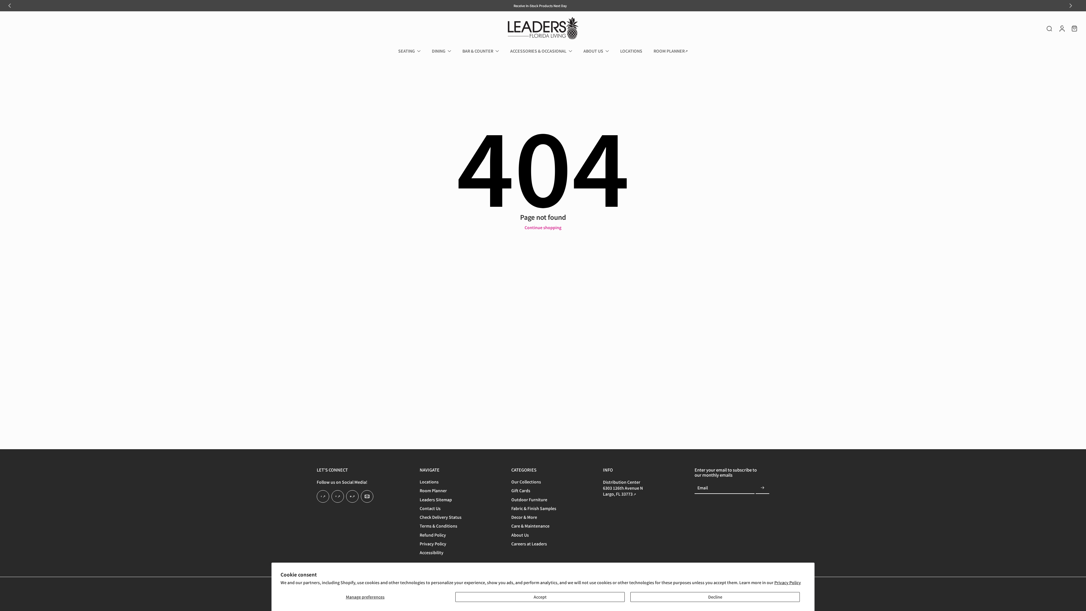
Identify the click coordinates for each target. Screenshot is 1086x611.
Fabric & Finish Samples (533, 508)
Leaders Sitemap (436, 499)
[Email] (367, 496)
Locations (429, 482)
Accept (540, 597)
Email (702, 488)
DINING (438, 51)
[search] (1049, 28)
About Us (520, 535)
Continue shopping (543, 227)
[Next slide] (1071, 6)
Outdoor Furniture (529, 499)
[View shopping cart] (1074, 28)
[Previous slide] (10, 6)
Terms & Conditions (438, 526)
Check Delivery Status (441, 517)
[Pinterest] (337, 496)
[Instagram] (352, 496)
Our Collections (526, 482)
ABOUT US (593, 51)
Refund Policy (433, 535)
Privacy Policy (787, 582)
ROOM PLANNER (669, 51)
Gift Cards (520, 491)
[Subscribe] (762, 488)
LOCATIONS (631, 51)
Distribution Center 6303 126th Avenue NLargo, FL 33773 (623, 488)
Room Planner (433, 491)
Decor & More (524, 517)
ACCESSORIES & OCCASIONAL (538, 51)
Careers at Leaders (529, 544)
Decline (715, 597)
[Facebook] (323, 496)
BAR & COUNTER (477, 51)
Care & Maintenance (530, 526)
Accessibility (431, 553)
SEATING (406, 51)
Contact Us (430, 508)
